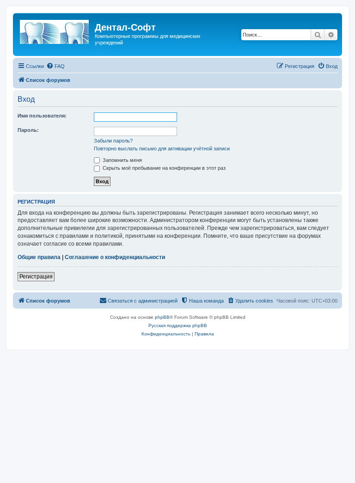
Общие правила (39, 257)
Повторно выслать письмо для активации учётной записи (162, 148)
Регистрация (36, 276)
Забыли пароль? (113, 140)
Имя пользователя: (42, 115)
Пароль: (28, 130)
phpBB (162, 317)
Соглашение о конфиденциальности (115, 257)
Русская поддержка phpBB (177, 325)
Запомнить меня (121, 160)
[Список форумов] (55, 30)
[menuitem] (55, 66)
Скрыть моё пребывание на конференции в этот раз (163, 168)
